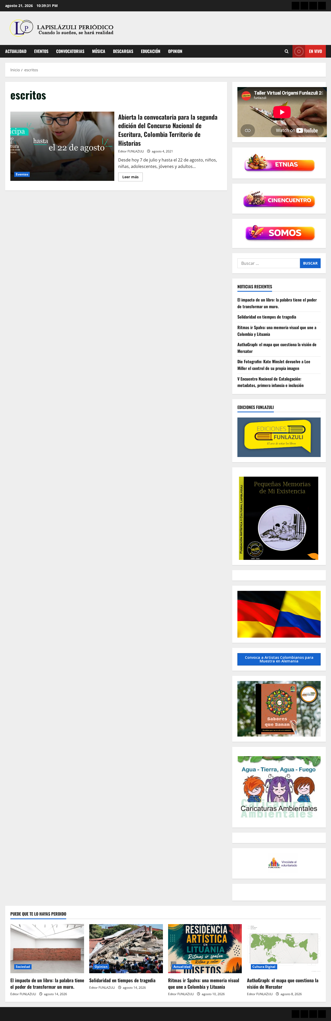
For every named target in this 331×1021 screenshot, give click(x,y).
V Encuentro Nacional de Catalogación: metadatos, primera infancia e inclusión (270, 382)
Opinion (175, 51)
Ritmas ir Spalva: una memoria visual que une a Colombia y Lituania (203, 983)
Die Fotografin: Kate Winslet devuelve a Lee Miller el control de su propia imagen (273, 365)
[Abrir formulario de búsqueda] (287, 51)
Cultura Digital (264, 966)
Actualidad (15, 51)
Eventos (41, 51)
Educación (150, 51)
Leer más (132, 177)
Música (98, 51)
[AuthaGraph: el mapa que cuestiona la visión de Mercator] (284, 948)
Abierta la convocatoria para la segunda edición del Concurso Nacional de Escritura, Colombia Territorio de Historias (62, 146)
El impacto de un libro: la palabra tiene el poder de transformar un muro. (277, 303)
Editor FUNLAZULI (131, 151)
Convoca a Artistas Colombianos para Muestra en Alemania (279, 659)
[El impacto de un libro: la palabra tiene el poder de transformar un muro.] (47, 948)
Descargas (123, 51)
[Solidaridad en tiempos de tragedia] (126, 948)
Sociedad (23, 966)
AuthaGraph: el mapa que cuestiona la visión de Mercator (282, 983)
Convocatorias (70, 51)
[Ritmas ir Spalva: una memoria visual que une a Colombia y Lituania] (205, 948)
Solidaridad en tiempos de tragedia (266, 317)
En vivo (315, 51)
